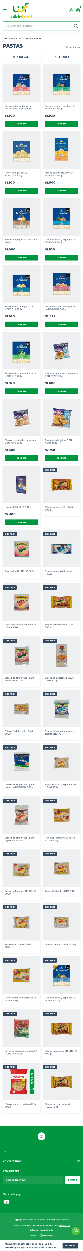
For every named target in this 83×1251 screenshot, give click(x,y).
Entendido (70, 1245)
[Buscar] (75, 25)
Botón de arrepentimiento (41, 1230)
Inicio (5, 38)
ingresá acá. (64, 1225)
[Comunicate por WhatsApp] (75, 1231)
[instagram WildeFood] (41, 1136)
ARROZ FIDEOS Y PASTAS (22, 38)
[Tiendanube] (42, 1236)
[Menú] (5, 11)
